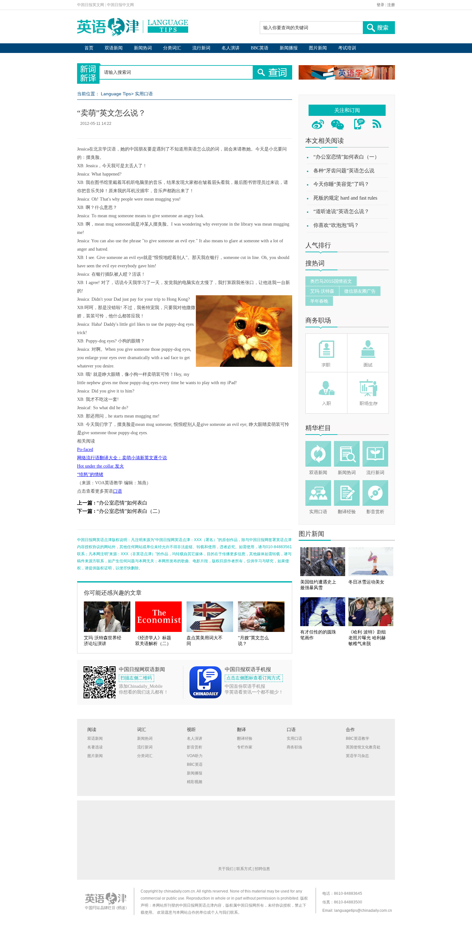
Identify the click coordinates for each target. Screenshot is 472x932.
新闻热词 (143, 48)
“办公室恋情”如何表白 (122, 502)
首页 (88, 48)
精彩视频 (194, 782)
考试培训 (347, 48)
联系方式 (244, 869)
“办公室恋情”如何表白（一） (346, 157)
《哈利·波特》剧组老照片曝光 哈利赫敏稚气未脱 (367, 638)
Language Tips (116, 93)
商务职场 (318, 320)
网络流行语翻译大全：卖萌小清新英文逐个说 (122, 457)
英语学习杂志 (357, 756)
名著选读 (95, 747)
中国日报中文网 (120, 5)
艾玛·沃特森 (322, 291)
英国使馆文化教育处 (363, 747)
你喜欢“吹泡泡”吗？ (336, 225)
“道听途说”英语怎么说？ (341, 211)
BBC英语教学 (357, 738)
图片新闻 (318, 48)
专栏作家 (244, 747)
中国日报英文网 (90, 5)
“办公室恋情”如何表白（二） (130, 511)
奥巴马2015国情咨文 (331, 281)
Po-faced (85, 449)
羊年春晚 (319, 301)
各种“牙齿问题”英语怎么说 (343, 170)
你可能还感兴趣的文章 (113, 593)
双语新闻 (114, 48)
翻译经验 (347, 511)
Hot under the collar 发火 (100, 466)
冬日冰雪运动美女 (366, 582)
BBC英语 (259, 48)
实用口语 (144, 93)
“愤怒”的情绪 (90, 474)
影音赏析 (375, 511)
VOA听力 (195, 756)
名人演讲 (231, 48)
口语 (117, 491)
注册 (391, 5)
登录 (380, 5)
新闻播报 (289, 48)
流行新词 (201, 48)
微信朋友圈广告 (360, 291)
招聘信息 (262, 869)
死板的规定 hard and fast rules (345, 198)
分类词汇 (172, 48)
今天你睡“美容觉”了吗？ (341, 184)
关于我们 (225, 869)
